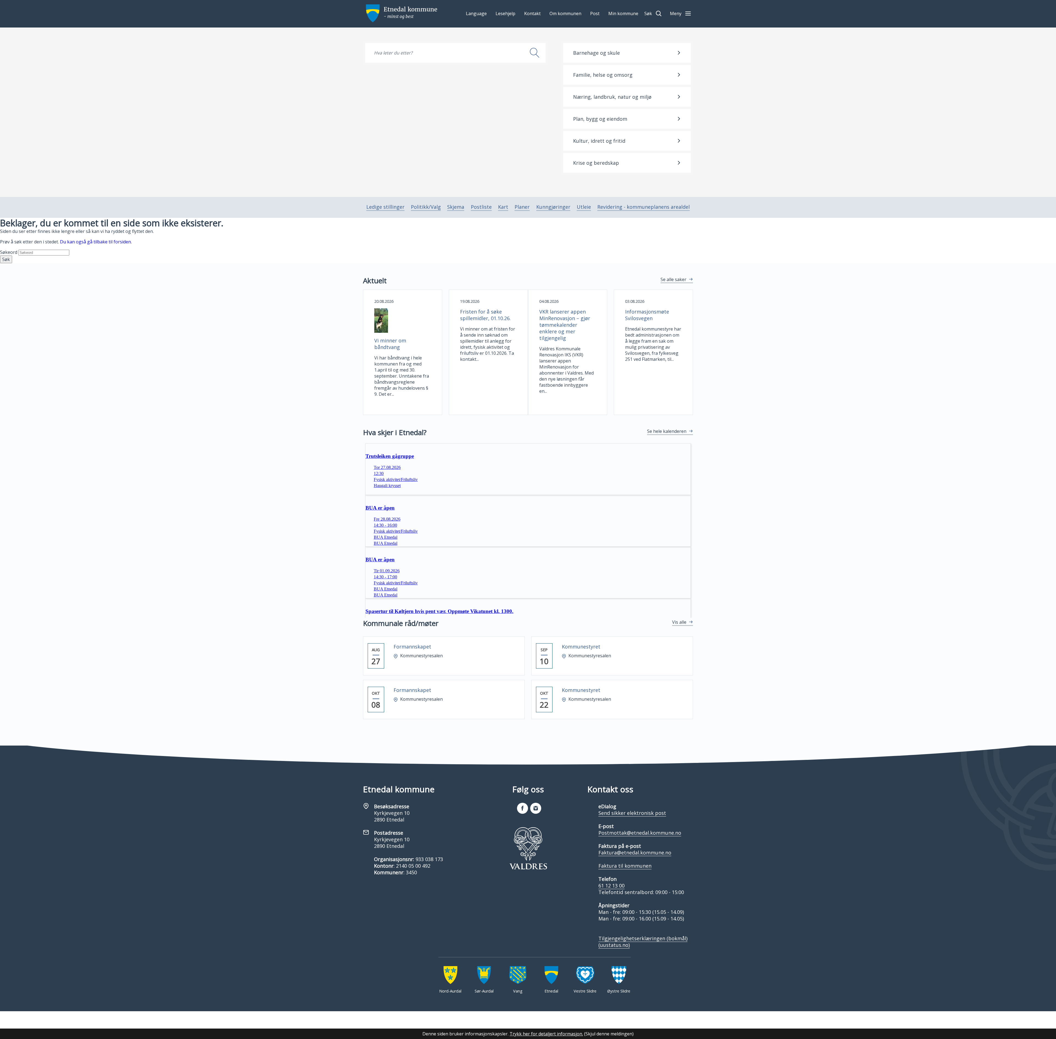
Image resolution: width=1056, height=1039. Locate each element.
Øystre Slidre (618, 991)
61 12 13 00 (611, 885)
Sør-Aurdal (484, 991)
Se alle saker (673, 279)
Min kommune (623, 13)
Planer (522, 207)
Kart (503, 207)
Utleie (584, 207)
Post (595, 13)
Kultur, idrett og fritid (599, 141)
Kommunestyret (581, 646)
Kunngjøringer (553, 207)
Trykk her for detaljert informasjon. (546, 1034)
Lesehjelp (505, 13)
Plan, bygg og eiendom (600, 119)
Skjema (455, 207)
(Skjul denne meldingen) (609, 1034)
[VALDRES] (528, 848)
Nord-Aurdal (450, 991)
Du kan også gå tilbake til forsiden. (96, 242)
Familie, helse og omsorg (602, 75)
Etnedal (551, 991)
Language (476, 13)
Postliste (481, 207)
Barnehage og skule (596, 53)
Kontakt (532, 13)
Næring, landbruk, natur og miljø (612, 97)
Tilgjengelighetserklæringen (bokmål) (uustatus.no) (643, 941)
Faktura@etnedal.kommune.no (634, 852)
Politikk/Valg (426, 207)
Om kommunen (565, 13)
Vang (517, 991)
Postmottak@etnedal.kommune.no (639, 832)
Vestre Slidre (585, 991)
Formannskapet (412, 646)
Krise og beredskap (596, 163)
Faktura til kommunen (624, 865)
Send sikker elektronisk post (632, 813)
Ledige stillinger (385, 207)
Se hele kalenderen (666, 431)
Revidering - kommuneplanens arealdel (643, 207)
